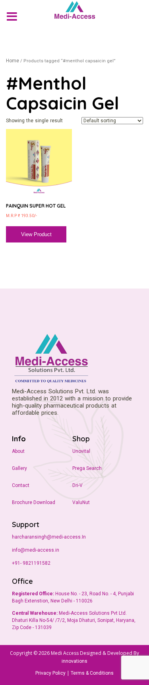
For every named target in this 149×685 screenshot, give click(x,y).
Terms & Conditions (92, 673)
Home (12, 60)
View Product (36, 234)
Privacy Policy (50, 673)
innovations (74, 661)
